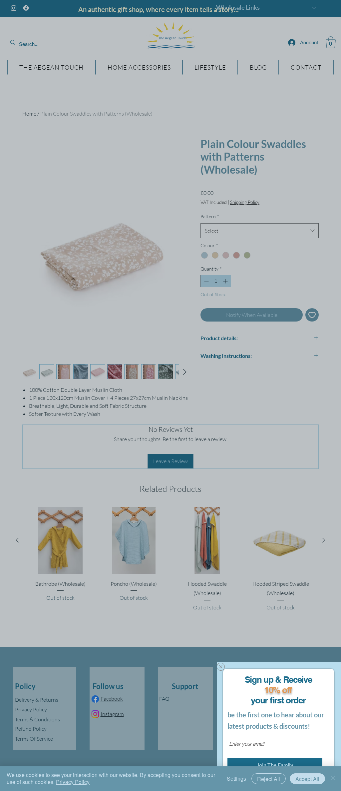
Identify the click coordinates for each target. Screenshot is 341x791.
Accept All (307, 779)
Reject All (268, 779)
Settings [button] (236, 778)
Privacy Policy (73, 782)
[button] (221, 667)
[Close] (333, 779)
